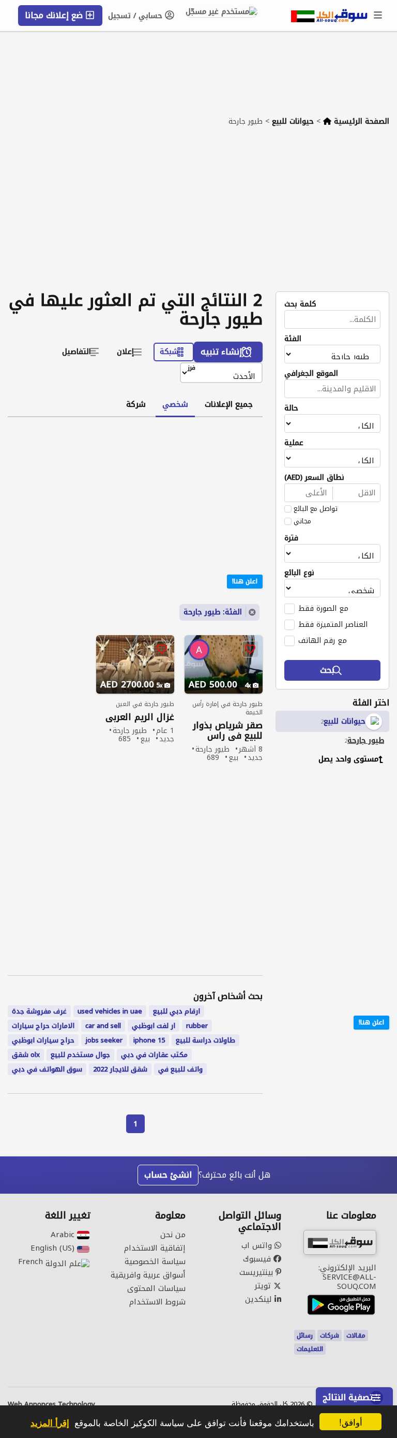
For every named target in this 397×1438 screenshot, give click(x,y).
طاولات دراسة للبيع (205, 1040)
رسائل (305, 1335)
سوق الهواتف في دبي (47, 1069)
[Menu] (378, 15)
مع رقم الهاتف (322, 640)
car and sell (103, 1026)
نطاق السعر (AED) (314, 478)
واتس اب (257, 1245)
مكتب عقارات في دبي (154, 1055)
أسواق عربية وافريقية (148, 1275)
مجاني (302, 521)
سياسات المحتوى (156, 1288)
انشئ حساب (168, 1175)
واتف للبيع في (180, 1069)
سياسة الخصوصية (155, 1261)
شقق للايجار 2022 (120, 1069)
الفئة (292, 339)
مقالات (355, 1335)
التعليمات (310, 1349)
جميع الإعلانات (229, 404)
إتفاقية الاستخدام (155, 1248)
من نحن (173, 1234)
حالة (291, 408)
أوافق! (350, 1421)
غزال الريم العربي (139, 717)
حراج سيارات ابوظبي (43, 1040)
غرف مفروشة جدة (39, 1011)
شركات (329, 1335)
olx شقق (26, 1055)
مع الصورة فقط (323, 608)
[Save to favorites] (250, 649)
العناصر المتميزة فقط (333, 624)
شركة (136, 404)
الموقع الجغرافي (311, 374)
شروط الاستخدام (157, 1302)
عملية (293, 443)
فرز (191, 368)
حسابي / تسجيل (136, 16)
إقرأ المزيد (49, 1422)
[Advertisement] (198, 213)
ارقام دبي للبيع (176, 1011)
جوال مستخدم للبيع (80, 1055)
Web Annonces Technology (51, 1404)
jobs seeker (104, 1040)
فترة (291, 538)
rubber (197, 1026)
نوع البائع (299, 573)
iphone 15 (149, 1040)
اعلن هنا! (371, 1022)
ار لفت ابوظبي (153, 1026)
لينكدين (259, 1299)
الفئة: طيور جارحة (213, 612)
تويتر (263, 1285)
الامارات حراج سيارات (43, 1026)
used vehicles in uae (110, 1011)
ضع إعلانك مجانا (55, 15)
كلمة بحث (300, 304)
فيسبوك (258, 1259)
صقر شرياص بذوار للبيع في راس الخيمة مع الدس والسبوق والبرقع (228, 730)
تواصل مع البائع (316, 508)
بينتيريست (257, 1272)
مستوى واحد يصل (348, 759)
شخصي (175, 404)
